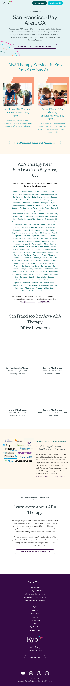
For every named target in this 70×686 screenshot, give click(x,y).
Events (35, 623)
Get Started (35, 657)
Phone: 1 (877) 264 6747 (35, 591)
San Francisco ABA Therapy (17, 368)
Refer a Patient (35, 620)
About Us (35, 610)
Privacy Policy (35, 630)
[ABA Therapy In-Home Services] (17, 92)
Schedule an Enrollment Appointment (35, 46)
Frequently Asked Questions (35, 600)
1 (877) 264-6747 (44, 302)
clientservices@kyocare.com (35, 594)
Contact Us (35, 614)
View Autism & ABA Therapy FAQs (35, 551)
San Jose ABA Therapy (52, 409)
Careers (35, 617)
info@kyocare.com (28, 302)
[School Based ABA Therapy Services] (52, 92)
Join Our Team (39, 3)
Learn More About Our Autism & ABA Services (35, 142)
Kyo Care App (35, 627)
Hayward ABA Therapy (17, 409)
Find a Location (35, 587)
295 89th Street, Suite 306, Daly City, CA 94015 (35, 681)
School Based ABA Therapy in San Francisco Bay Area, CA (52, 114)
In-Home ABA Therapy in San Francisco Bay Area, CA (17, 112)
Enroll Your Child (55, 3)
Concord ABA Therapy (52, 368)
